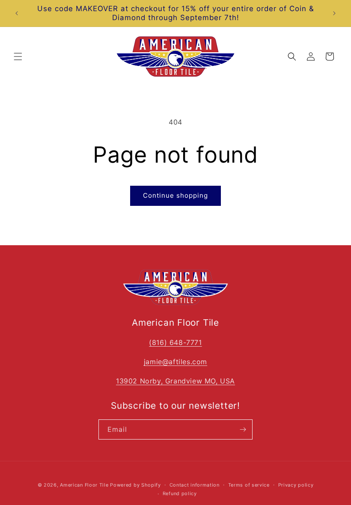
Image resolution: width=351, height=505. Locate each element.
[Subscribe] (242, 429)
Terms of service (249, 485)
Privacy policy (296, 485)
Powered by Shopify (135, 485)
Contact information (195, 485)
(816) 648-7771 (175, 342)
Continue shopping (175, 195)
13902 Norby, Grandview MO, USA (175, 381)
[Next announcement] (334, 13)
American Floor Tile (84, 485)
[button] (18, 56)
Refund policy (180, 493)
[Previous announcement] (16, 13)
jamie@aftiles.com (175, 361)
